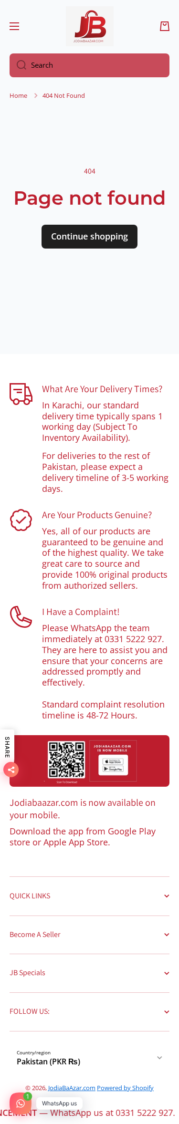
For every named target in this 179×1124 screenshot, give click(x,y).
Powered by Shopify (125, 1087)
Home (18, 96)
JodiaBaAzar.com (71, 1087)
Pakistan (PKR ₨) (48, 1061)
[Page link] (89, 761)
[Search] (18, 65)
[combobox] (89, 65)
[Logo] (90, 26)
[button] (164, 26)
